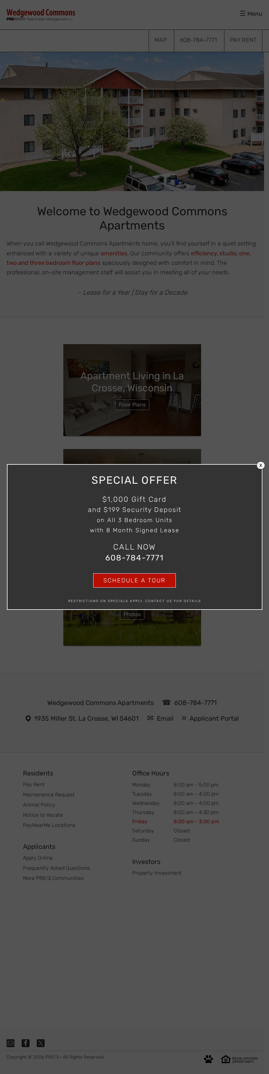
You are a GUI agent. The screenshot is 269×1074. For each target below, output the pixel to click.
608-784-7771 (134, 557)
